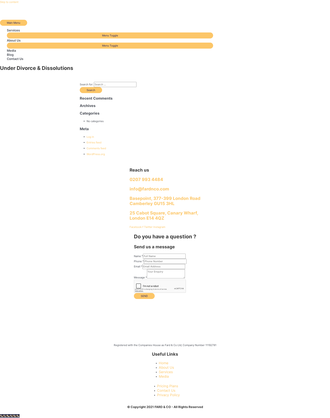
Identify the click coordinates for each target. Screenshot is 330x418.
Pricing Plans (167, 386)
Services (13, 30)
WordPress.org (96, 154)
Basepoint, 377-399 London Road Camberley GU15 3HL (165, 201)
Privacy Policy (168, 395)
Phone (139, 261)
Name (138, 256)
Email (138, 266)
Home (163, 363)
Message (140, 277)
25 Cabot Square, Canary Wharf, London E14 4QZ (164, 215)
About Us (14, 40)
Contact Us (15, 59)
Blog (10, 55)
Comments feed (96, 148)
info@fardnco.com (149, 188)
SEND (144, 296)
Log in (90, 136)
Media (11, 50)
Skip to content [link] (9, 2)
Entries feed (94, 142)
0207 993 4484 (146, 179)
